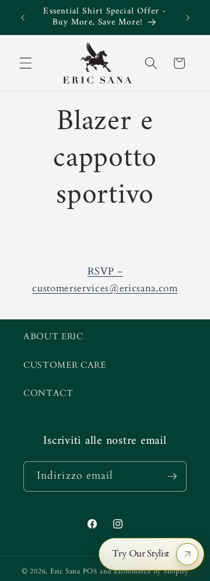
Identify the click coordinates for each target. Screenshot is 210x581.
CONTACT (48, 393)
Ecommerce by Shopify (151, 571)
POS (90, 571)
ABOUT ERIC (53, 336)
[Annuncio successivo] (188, 17)
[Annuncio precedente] (23, 17)
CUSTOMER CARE (64, 365)
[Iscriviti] (172, 476)
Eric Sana (65, 571)
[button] (26, 63)
